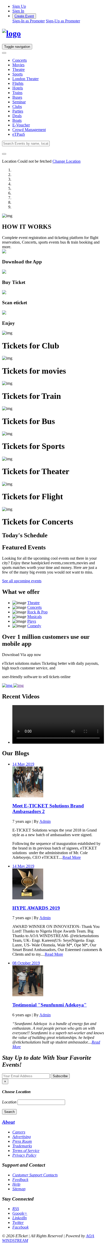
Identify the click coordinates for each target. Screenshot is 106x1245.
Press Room (22, 1141)
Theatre (18, 69)
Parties (17, 111)
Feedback (20, 1179)
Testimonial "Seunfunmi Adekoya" (49, 1005)
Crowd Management (29, 129)
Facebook (20, 1227)
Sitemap (18, 1189)
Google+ (19, 1213)
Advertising (21, 1137)
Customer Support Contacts (35, 1175)
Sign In (18, 11)
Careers (18, 1132)
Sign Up (19, 6)
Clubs (17, 106)
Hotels (17, 88)
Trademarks (22, 1146)
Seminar (19, 102)
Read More (72, 857)
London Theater (25, 79)
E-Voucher (21, 125)
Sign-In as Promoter (28, 21)
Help (16, 1184)
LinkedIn (19, 1218)
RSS (15, 1208)
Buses (17, 97)
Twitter (18, 1222)
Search (9, 1112)
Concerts (19, 60)
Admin (45, 821)
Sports (17, 74)
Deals (17, 116)
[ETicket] (11, 33)
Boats (17, 120)
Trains (17, 92)
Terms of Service (25, 1150)
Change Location (66, 161)
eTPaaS (18, 134)
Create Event (24, 16)
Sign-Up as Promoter (63, 21)
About (8, 1122)
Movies (18, 65)
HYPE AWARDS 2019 (36, 908)
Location (9, 1102)
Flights (17, 83)
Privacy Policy (24, 1155)
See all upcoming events (21, 581)
